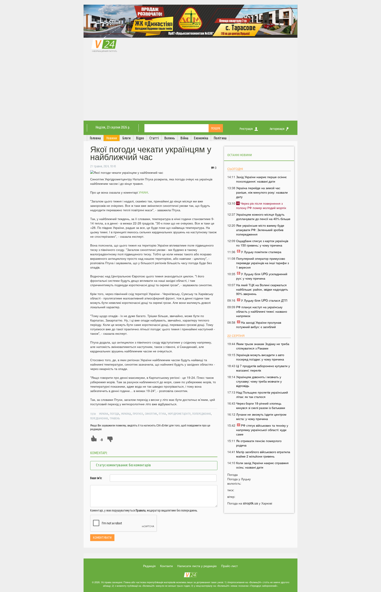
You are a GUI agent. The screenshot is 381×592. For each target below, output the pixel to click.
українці (126, 413)
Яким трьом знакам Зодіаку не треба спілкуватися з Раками (262, 346)
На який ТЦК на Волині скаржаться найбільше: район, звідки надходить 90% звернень (262, 289)
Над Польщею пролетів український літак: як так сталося (262, 394)
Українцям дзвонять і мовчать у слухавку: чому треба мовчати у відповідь (259, 381)
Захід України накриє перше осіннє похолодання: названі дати (261, 179)
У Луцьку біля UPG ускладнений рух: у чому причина (261, 276)
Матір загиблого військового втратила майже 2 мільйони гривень (263, 454)
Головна (95, 138)
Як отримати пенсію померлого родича (259, 443)
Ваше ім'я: (96, 478)
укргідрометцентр (179, 413)
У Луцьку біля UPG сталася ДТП (264, 300)
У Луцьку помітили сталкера (261, 252)
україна (103, 413)
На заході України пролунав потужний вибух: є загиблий (258, 324)
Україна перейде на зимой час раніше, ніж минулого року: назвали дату (262, 192)
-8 (101, 439)
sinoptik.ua (250, 503)
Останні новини (239, 155)
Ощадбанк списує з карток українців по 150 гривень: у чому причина (262, 243)
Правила (141, 510)
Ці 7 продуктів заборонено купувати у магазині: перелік (263, 368)
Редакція (149, 566)
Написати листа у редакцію (197, 566)
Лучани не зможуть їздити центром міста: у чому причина (261, 416)
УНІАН (143, 192)
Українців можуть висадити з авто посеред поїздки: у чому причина (260, 357)
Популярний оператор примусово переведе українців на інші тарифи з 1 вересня (262, 262)
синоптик (151, 413)
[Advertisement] (190, 87)
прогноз (138, 413)
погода (114, 413)
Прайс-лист (229, 566)
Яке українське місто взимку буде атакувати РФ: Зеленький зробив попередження (260, 229)
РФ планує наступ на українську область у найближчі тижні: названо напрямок (261, 311)
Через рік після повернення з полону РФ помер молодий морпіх (261, 205)
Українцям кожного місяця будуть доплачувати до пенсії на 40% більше (263, 216)
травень (115, 418)
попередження (201, 413)
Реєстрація (246, 129)
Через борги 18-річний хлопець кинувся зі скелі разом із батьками (260, 405)
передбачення (99, 418)
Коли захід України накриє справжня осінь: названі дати (262, 465)
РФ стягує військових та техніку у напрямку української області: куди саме (262, 429)
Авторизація (277, 129)
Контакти (166, 566)
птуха (162, 413)
